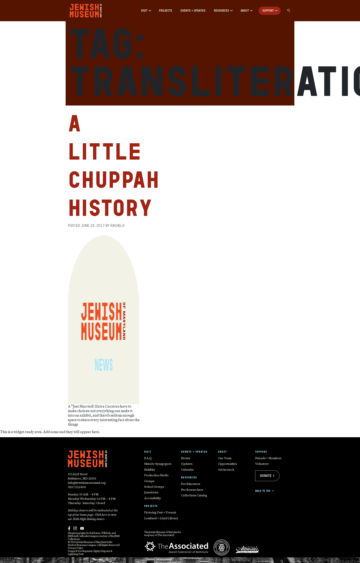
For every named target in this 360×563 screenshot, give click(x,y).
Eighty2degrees (102, 550)
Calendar (187, 469)
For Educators (190, 484)
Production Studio (156, 475)
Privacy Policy (75, 547)
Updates (186, 464)
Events (185, 458)
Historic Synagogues (157, 464)
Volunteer (262, 464)
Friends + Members (268, 458)
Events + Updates (193, 10)
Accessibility (152, 498)
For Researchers (192, 489)
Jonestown (151, 492)
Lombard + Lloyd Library (161, 518)
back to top (264, 490)
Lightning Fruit (76, 553)
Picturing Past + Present (160, 512)
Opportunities (227, 464)
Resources (221, 10)
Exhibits (149, 469)
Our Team (224, 458)
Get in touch (226, 469)
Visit (144, 10)
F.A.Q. (148, 458)
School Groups (154, 486)
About (245, 10)
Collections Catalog (194, 495)
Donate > (267, 475)
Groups (149, 481)
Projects (165, 10)
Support (268, 10)
